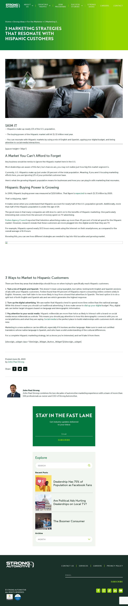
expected (79, 193)
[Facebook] (98, 591)
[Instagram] (104, 591)
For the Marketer (34, 21)
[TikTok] (109, 591)
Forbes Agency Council (16, 220)
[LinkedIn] (115, 591)
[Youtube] (121, 591)
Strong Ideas (19, 21)
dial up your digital (92, 305)
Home (8, 21)
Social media (50, 319)
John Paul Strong (16, 362)
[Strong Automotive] (12, 5)
